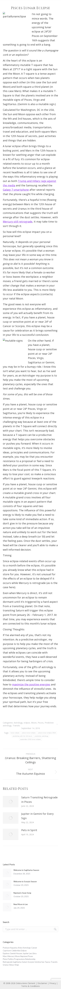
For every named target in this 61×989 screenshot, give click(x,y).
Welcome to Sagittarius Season (26, 870)
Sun (42, 962)
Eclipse (24, 950)
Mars (5, 956)
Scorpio (31, 962)
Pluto (5, 959)
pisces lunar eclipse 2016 (47, 733)
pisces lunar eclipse (29, 733)
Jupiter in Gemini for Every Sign (37, 816)
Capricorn (7, 950)
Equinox (6, 953)
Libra (34, 953)
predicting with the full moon (22, 736)
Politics (11, 959)
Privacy (52, 983)
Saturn (24, 962)
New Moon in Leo (20, 904)
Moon (34, 722)
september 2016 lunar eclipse (30, 739)
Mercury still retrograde (17, 221)
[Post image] (10, 801)
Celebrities (15, 950)
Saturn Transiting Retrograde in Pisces (39, 799)
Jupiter (26, 953)
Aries (20, 948)
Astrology (18, 722)
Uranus (6, 965)
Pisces (41, 722)
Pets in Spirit (29, 830)
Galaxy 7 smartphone (16, 189)
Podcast (6, 948)
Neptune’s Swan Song (22, 893)
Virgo (16, 965)
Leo (30, 953)
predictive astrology (41, 736)
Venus (11, 965)
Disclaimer (42, 983)
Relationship (30, 959)
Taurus (47, 962)
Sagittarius (17, 962)
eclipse (27, 722)
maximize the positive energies (31, 684)
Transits (16, 725)
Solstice (38, 962)
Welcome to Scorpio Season (25, 881)
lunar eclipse (15, 733)
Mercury (11, 956)
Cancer (34, 948)
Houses (19, 953)
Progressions (19, 959)
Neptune (23, 956)
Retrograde (7, 962)
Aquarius (13, 948)
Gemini (13, 953)
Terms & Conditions (30, 986)
